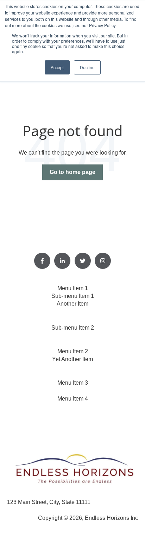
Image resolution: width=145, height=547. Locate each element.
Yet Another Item (72, 359)
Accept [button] (57, 67)
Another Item (72, 304)
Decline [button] (87, 67)
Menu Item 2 (72, 351)
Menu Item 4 (72, 399)
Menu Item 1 (72, 288)
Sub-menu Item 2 (72, 328)
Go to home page (72, 172)
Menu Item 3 (72, 383)
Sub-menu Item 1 (72, 296)
